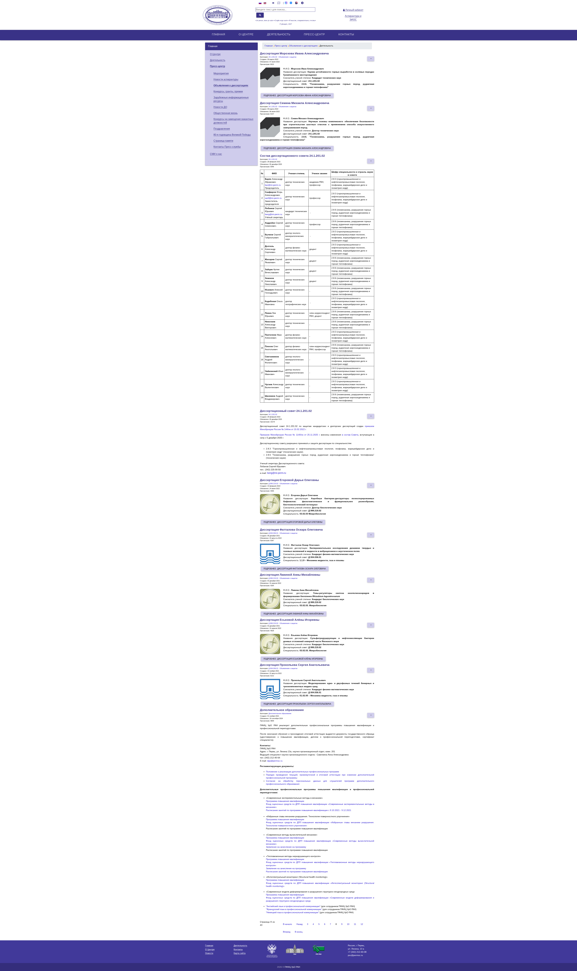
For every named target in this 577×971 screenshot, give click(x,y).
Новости (209, 953)
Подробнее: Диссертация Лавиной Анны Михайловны (294, 614)
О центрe (246, 34)
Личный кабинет (354, 10)
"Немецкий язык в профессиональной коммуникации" (292, 912)
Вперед (286, 932)
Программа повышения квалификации (285, 801)
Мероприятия (221, 73)
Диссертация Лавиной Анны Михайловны (290, 574)
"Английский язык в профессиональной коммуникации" (293, 906)
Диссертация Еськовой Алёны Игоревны (289, 619)
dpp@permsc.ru (274, 761)
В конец (298, 932)
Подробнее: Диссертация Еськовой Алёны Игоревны (293, 659)
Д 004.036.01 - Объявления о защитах (283, 533)
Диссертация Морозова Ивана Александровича (294, 53)
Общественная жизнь (226, 113)
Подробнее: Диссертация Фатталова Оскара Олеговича (295, 569)
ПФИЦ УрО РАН (292, 967)
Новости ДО (220, 107)
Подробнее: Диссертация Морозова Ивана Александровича (297, 95)
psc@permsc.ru (355, 955)
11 (355, 924)
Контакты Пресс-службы (227, 146)
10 (348, 924)
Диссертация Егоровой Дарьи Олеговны (289, 480)
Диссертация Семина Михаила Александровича (294, 103)
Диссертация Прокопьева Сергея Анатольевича (295, 664)
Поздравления (222, 128)
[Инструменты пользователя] (370, 58)
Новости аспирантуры (226, 79)
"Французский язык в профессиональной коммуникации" (294, 909)
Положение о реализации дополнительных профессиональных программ (302, 772)
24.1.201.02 (273, 159)
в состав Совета (350, 435)
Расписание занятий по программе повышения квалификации (297, 871)
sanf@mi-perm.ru (273, 198)
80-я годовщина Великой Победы (232, 134)
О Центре (215, 54)
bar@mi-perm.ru (273, 185)
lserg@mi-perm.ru (273, 214)
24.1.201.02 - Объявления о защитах (282, 57)
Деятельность (278, 34)
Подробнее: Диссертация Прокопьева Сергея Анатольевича (297, 704)
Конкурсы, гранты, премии (228, 91)
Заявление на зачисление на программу (286, 847)
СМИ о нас (216, 154)
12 (362, 924)
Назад (299, 924)
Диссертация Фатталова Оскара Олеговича (291, 529)
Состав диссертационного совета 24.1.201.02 (292, 155)
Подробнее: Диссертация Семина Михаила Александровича (297, 148)
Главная (218, 34)
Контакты (346, 34)
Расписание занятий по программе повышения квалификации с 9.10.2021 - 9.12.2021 (308, 810)
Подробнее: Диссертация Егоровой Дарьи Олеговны (293, 522)
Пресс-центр (314, 34)
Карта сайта (240, 953)
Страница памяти (223, 140)
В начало (287, 924)
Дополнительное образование (282, 709)
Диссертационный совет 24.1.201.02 (286, 410)
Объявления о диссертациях (231, 85)
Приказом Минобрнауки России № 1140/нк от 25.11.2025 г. (290, 435)
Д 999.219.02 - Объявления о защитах (283, 483)
